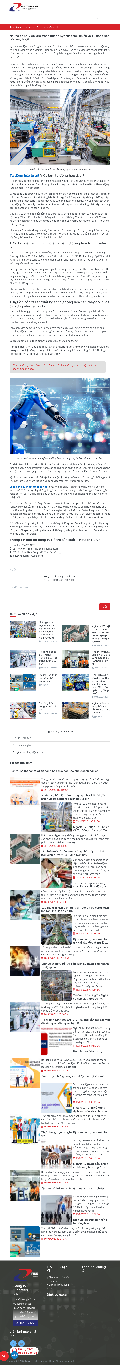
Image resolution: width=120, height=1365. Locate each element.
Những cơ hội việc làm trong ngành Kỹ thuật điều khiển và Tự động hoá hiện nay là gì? (73, 797)
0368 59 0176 (27, 1352)
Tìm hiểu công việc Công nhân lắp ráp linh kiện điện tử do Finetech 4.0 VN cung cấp (91, 888)
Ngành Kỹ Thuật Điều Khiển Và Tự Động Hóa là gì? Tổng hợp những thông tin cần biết (91, 832)
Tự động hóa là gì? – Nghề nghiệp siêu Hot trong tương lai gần (90, 999)
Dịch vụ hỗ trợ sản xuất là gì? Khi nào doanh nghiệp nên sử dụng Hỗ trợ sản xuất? (90, 944)
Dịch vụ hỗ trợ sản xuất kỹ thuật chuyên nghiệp (72, 1188)
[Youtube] (21, 1343)
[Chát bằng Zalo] (14, 1355)
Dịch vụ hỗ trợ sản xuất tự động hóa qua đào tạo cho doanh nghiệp (54, 770)
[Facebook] (13, 1343)
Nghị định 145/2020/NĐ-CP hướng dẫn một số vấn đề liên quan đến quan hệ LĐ (75, 1021)
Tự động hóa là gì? (24, 175)
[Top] (11, 27)
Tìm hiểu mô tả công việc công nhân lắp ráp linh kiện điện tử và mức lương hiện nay (73, 853)
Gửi (105, 606)
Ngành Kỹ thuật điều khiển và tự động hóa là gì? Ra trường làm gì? (90, 1167)
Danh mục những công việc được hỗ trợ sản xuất (73, 1076)
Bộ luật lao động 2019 (88, 1051)
